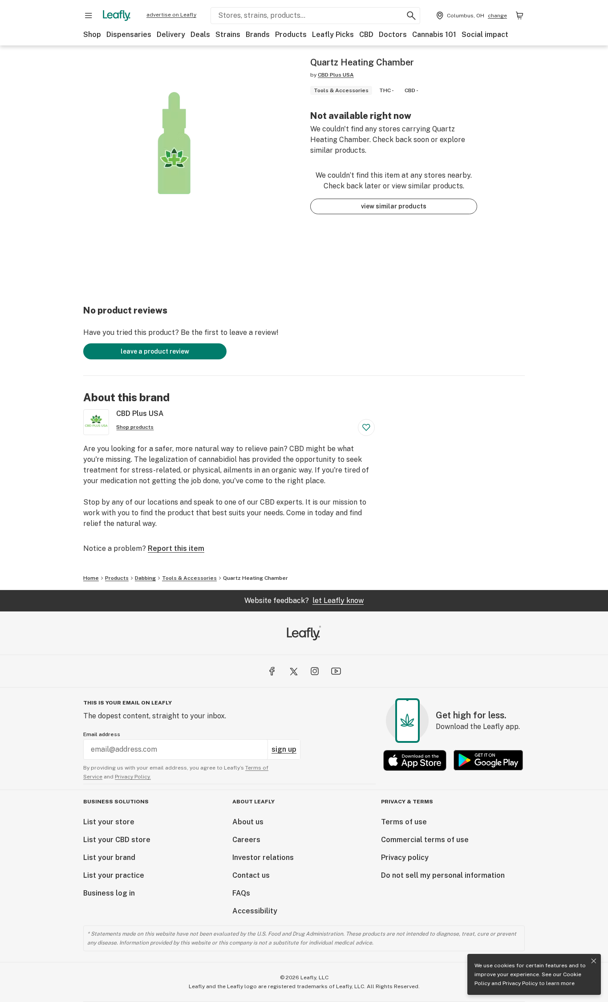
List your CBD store (116, 839)
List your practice (113, 875)
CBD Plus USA (336, 75)
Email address (101, 734)
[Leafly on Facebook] (272, 671)
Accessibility (254, 911)
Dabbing (145, 578)
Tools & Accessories (189, 578)
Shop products (135, 427)
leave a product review (155, 351)
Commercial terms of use (425, 839)
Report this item (176, 548)
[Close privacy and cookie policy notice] (593, 961)
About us (247, 822)
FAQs (241, 893)
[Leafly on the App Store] (414, 760)
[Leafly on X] (293, 671)
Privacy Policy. (133, 777)
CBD (366, 34)
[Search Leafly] (411, 15)
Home (91, 578)
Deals (200, 34)
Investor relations (263, 857)
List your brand (109, 857)
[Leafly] (116, 15)
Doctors (393, 34)
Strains (227, 34)
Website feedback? (304, 600)
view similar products (393, 206)
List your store (108, 822)
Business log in (109, 893)
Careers (246, 839)
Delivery (171, 34)
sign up (284, 749)
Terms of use (404, 822)
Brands (258, 34)
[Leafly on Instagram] (314, 671)
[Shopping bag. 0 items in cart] (519, 15)
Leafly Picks (333, 34)
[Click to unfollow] (366, 427)
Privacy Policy (520, 983)
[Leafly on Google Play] (488, 760)
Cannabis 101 (434, 34)
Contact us (251, 875)
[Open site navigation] (88, 15)
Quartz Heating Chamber (255, 578)
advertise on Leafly (171, 15)
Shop (92, 34)
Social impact (485, 34)
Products (291, 34)
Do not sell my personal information (443, 875)
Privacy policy (405, 857)
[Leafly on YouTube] (336, 671)
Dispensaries (128, 34)
